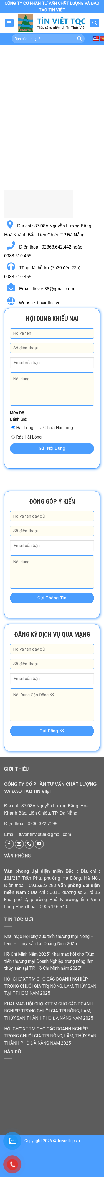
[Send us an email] (19, 844)
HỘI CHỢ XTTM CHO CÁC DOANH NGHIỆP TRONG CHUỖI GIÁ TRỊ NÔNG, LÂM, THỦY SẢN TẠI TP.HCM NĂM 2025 (50, 986)
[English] (95, 39)
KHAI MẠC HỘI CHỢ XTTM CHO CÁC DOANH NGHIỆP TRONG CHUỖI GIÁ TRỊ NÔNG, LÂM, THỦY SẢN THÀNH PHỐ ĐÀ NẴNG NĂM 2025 (48, 1011)
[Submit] (79, 39)
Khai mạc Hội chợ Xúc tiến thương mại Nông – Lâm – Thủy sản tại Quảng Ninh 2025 (48, 940)
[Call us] (29, 844)
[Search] (95, 23)
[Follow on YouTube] (39, 844)
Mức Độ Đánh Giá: (18, 416)
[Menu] (9, 23)
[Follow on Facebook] (9, 844)
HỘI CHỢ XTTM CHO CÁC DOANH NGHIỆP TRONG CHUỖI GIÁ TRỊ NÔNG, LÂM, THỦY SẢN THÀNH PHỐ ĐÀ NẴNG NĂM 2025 (50, 1036)
